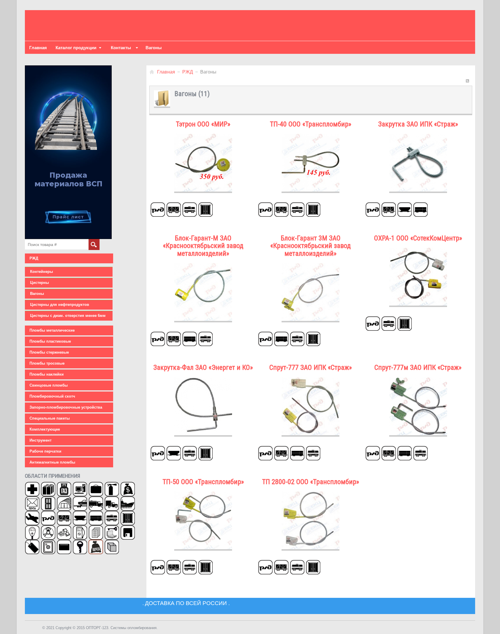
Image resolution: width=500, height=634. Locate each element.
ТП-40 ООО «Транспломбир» (310, 124)
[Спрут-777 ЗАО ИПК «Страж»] (310, 380)
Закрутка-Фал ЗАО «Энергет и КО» (203, 367)
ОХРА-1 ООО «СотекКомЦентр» (418, 238)
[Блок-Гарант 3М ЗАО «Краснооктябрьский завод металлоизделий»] (310, 266)
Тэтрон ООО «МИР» (203, 124)
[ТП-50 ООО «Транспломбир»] (203, 494)
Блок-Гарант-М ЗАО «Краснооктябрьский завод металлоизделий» (203, 246)
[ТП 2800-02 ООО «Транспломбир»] (310, 494)
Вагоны (154, 47)
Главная (38, 47)
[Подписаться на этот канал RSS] (467, 81)
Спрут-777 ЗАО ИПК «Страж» (310, 367)
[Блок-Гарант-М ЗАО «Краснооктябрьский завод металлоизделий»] (203, 266)
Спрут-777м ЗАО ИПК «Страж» (418, 367)
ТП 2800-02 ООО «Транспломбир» (310, 482)
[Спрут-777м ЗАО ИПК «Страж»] (418, 380)
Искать (94, 244)
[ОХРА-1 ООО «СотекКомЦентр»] (418, 250)
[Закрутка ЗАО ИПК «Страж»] (418, 136)
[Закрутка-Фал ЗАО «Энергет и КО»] (203, 380)
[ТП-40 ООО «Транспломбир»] (310, 136)
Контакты (121, 47)
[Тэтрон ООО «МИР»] (203, 136)
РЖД (187, 71)
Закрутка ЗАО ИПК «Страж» (418, 124)
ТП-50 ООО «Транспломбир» (203, 482)
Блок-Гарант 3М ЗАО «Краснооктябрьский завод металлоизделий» (310, 246)
